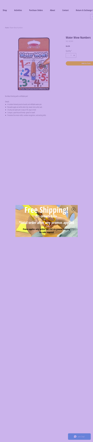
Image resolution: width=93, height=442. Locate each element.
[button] (73, 209)
